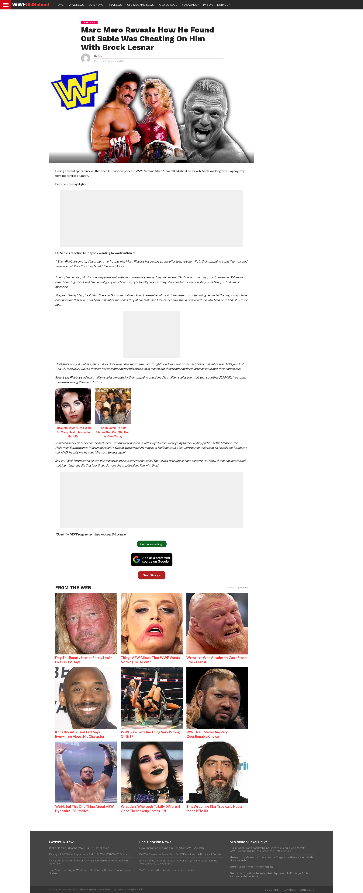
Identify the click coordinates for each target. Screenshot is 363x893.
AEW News (96, 4)
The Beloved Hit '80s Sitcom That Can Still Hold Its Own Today (112, 432)
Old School (168, 4)
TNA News (115, 4)
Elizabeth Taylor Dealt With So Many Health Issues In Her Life (73, 432)
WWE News (76, 4)
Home (60, 4)
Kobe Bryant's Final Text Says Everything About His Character (79, 734)
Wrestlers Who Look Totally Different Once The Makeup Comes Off (150, 808)
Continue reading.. (151, 544)
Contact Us (307, 890)
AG (100, 55)
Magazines (189, 4)
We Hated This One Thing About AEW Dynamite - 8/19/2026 (84, 808)
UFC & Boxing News (140, 4)
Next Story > (152, 575)
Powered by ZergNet (237, 587)
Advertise (290, 890)
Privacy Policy (271, 890)
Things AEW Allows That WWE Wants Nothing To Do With (150, 660)
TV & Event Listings (215, 4)
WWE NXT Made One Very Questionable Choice (207, 734)
